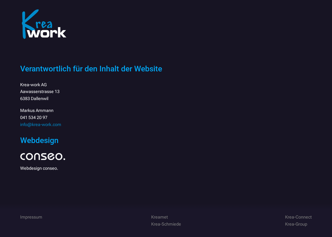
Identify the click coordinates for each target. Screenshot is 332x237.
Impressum (31, 217)
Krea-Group (296, 224)
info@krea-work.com (40, 124)
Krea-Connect (298, 217)
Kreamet (159, 217)
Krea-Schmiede (166, 224)
